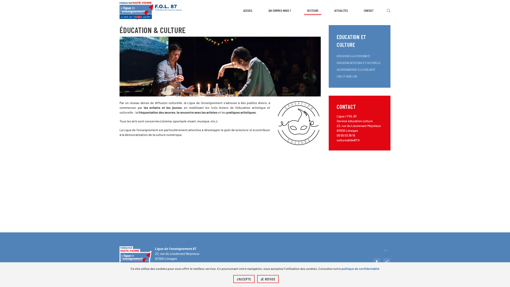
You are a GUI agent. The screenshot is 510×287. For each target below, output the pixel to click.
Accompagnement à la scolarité (356, 69)
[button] (388, 11)
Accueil (248, 10)
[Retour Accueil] (151, 10)
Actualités (341, 10)
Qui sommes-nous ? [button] (280, 10)
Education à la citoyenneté (353, 56)
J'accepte (244, 279)
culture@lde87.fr (348, 140)
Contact (369, 10)
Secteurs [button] (312, 10)
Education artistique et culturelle (359, 63)
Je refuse (268, 279)
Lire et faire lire (347, 76)
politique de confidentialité (360, 268)
